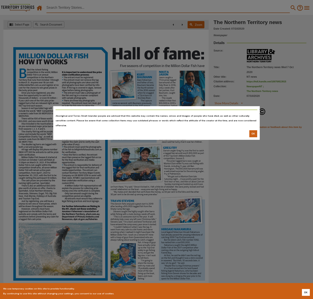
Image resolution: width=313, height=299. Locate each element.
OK (253, 134)
